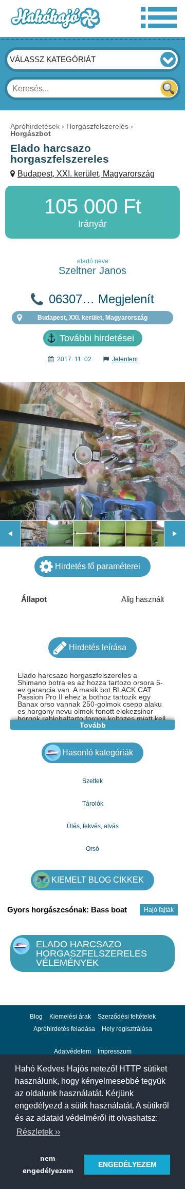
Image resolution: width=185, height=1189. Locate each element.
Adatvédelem (72, 1051)
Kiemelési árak (70, 1016)
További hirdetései (97, 338)
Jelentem (125, 359)
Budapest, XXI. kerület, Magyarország (86, 173)
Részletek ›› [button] (38, 1131)
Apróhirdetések (35, 126)
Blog (36, 1016)
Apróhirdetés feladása (64, 1028)
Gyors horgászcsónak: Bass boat (67, 909)
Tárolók (92, 803)
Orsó (92, 848)
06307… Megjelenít (101, 299)
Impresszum (115, 1051)
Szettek (92, 781)
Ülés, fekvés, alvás (93, 826)
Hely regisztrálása (127, 1028)
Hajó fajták (159, 909)
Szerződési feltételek (127, 1016)
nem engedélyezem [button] (48, 1164)
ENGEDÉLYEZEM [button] (127, 1164)
